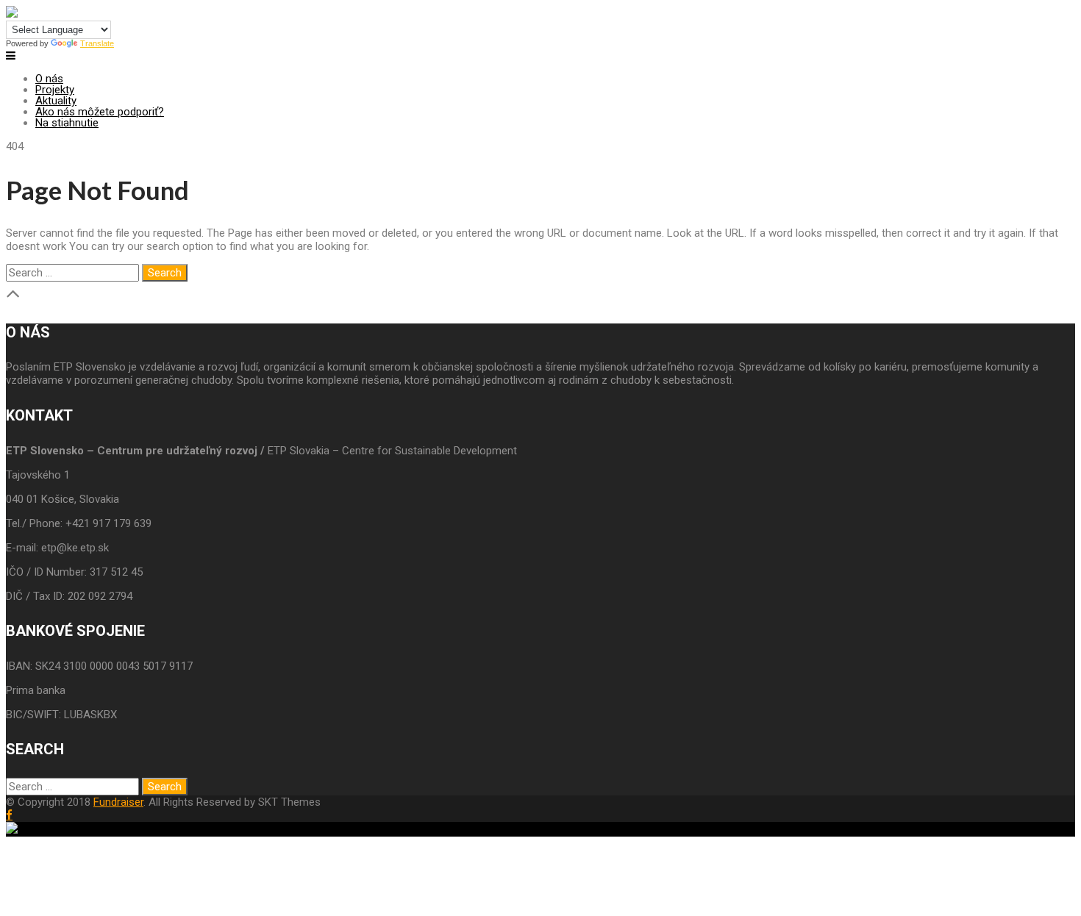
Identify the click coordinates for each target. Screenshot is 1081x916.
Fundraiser (118, 802)
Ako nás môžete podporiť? (99, 111)
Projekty (54, 89)
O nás (49, 78)
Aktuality (55, 100)
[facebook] (9, 814)
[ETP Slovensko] (12, 14)
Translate (97, 43)
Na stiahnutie (67, 122)
